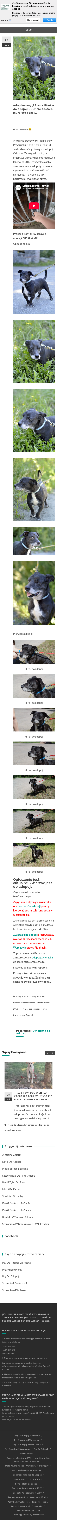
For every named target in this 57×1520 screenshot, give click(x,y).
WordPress (38, 1514)
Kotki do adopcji (11, 1161)
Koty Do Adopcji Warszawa (26, 1435)
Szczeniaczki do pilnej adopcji (19, 1175)
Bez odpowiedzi (32, 1009)
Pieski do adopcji (15, 1125)
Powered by (5, 20)
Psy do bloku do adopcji (26, 1483)
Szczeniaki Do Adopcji (14, 1283)
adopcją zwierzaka (42, 957)
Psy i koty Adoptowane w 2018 (27, 1492)
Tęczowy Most (39, 1501)
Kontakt (38, 1506)
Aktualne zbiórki (11, 1154)
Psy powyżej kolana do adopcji (26, 1470)
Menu (28, 29)
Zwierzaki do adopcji (25, 934)
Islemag (17, 1514)
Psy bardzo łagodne (33, 1125)
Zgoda (50, 20)
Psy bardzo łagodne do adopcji (27, 1474)
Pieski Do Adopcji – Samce (17, 1210)
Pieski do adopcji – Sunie (16, 1203)
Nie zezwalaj (33, 20)
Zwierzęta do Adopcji (23, 1015)
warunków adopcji (29, 906)
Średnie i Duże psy (13, 1196)
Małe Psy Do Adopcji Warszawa (20, 1465)
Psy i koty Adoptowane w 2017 (27, 1488)
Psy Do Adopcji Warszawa (17, 1262)
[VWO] (12, 20)
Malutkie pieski (11, 1189)
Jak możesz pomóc (17, 1497)
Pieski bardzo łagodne (15, 1168)
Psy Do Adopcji (41, 1449)
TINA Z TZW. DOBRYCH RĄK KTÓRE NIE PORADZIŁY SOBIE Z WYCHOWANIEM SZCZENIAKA (33, 1096)
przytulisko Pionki (12, 1269)
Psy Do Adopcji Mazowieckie (27, 1444)
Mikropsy (43, 1465)
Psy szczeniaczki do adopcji (26, 1479)
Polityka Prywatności (17, 1501)
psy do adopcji (10, 1276)
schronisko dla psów (14, 1290)
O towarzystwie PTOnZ (28, 1510)
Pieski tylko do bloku (14, 1182)
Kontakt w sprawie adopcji (17, 1217)
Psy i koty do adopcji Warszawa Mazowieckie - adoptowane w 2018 (31, 1002)
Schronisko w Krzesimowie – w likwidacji (25, 1223)
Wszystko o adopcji (20, 1506)
